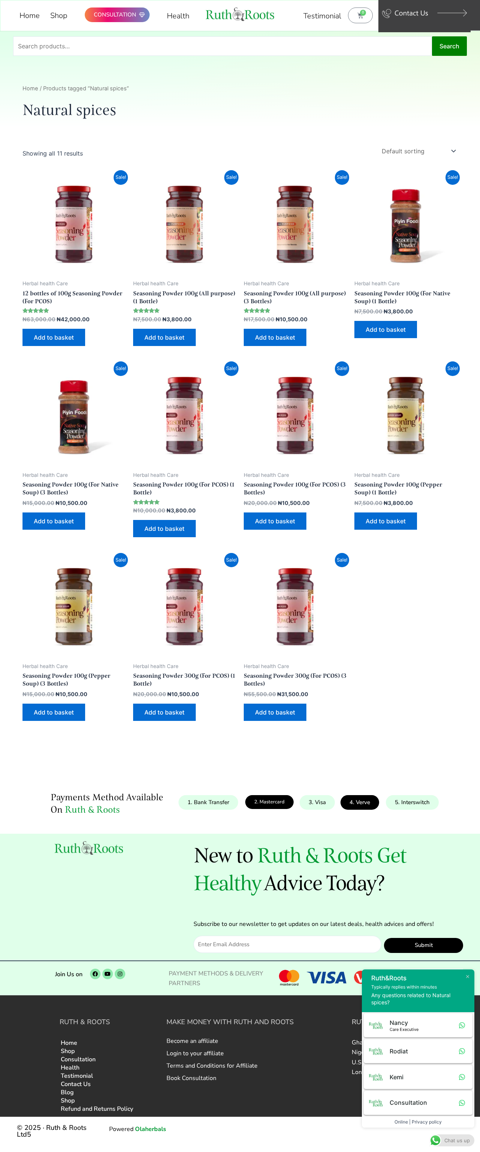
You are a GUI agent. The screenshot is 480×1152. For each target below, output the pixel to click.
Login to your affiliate (195, 1053)
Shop (59, 15)
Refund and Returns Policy (97, 1109)
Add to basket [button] (54, 337)
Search (449, 46)
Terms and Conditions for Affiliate (212, 1066)
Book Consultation (191, 1078)
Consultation (78, 1059)
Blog (67, 1092)
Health (178, 16)
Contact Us (76, 1084)
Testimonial (322, 16)
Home (30, 15)
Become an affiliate (192, 1041)
